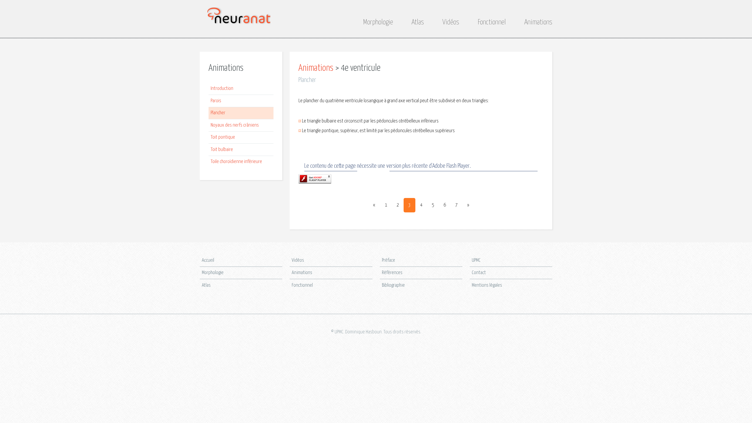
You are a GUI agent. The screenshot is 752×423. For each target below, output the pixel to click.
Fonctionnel (492, 22)
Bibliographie (393, 285)
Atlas (418, 22)
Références (392, 272)
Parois (216, 100)
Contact (479, 272)
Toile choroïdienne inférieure (236, 161)
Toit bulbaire (222, 149)
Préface (388, 260)
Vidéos (450, 22)
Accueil (208, 260)
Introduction (222, 88)
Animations (538, 22)
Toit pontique (223, 137)
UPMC (476, 260)
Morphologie (378, 22)
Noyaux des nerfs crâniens (235, 125)
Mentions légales (487, 285)
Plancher (218, 112)
